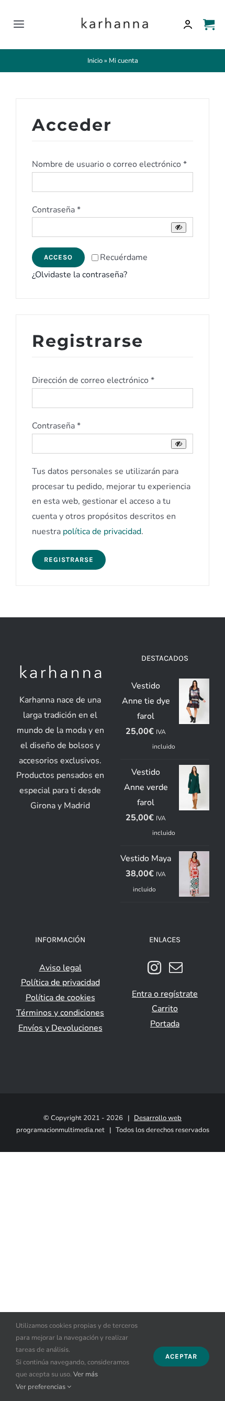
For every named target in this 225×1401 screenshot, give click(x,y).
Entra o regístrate (165, 994)
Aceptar (181, 1356)
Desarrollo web (158, 1118)
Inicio (95, 60)
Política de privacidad (60, 982)
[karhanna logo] (114, 18)
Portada (164, 1024)
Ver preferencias (41, 1387)
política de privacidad (102, 531)
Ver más (85, 1374)
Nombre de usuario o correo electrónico (109, 164)
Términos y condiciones (60, 1013)
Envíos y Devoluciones (60, 1028)
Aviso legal (60, 968)
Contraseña (56, 210)
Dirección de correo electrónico (93, 380)
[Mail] (176, 967)
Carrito (165, 1008)
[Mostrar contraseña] (178, 227)
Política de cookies (60, 997)
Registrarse (69, 559)
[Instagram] (154, 967)
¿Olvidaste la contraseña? (79, 274)
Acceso (58, 257)
